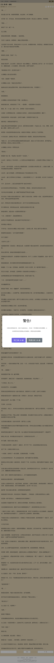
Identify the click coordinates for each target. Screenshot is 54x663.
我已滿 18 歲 (19, 340)
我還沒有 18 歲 (34, 340)
